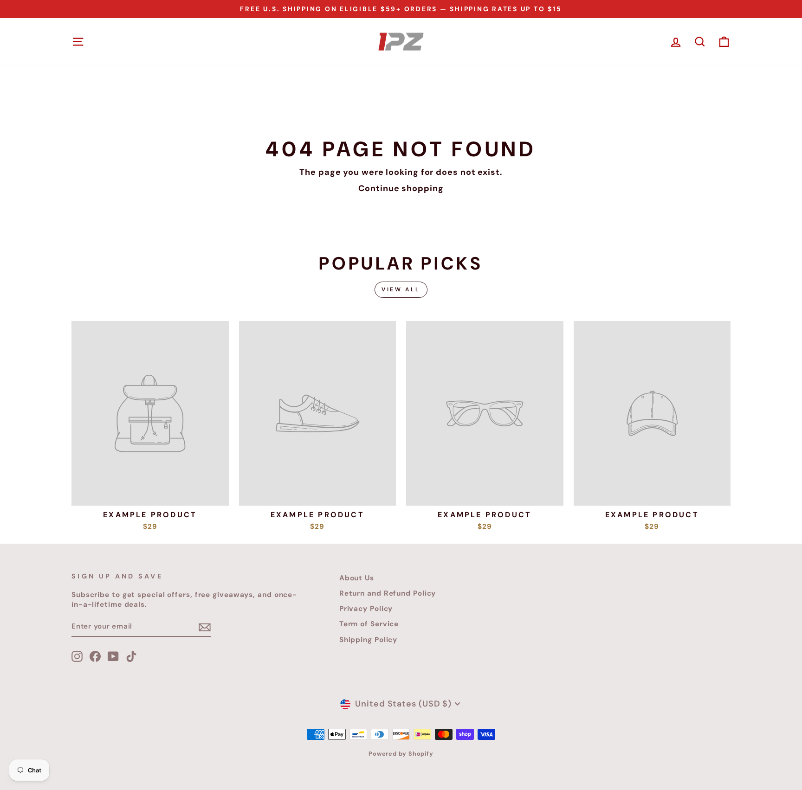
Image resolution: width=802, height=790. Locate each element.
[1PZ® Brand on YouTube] (113, 656)
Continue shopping (400, 188)
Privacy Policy (366, 608)
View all (401, 289)
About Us (356, 578)
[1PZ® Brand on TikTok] (131, 656)
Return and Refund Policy (387, 593)
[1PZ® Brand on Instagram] (77, 656)
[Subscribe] (205, 627)
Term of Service (369, 624)
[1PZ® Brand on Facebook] (95, 656)
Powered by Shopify (401, 754)
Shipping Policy (368, 639)
